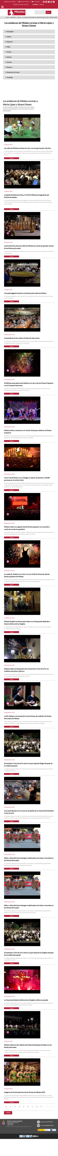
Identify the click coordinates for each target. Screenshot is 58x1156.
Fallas (8, 47)
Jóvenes (9, 62)
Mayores (9, 67)
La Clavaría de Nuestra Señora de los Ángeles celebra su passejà (26, 1000)
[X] (46, 2)
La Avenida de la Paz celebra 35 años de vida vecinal (21, 338)
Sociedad (9, 77)
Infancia (9, 57)
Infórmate (13, 17)
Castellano (35, 4)
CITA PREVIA (36, 1)
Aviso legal (8, 1126)
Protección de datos (15, 1126)
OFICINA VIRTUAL (24, 1)
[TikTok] (53, 2)
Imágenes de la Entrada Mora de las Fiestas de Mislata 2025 (24, 1092)
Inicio (7, 17)
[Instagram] (48, 2)
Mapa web (21, 1126)
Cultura (8, 36)
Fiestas (9, 52)
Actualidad (9, 31)
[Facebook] (43, 2)
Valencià (41, 4)
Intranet (29, 1126)
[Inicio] (16, 12)
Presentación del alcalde (20, 4)
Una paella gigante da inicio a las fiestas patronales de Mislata (25, 293)
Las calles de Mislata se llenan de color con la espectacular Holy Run (27, 148)
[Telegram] (51, 2)
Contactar (26, 1126)
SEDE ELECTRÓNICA (11, 1)
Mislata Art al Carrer (13, 72)
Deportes (9, 42)
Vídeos (19, 17)
